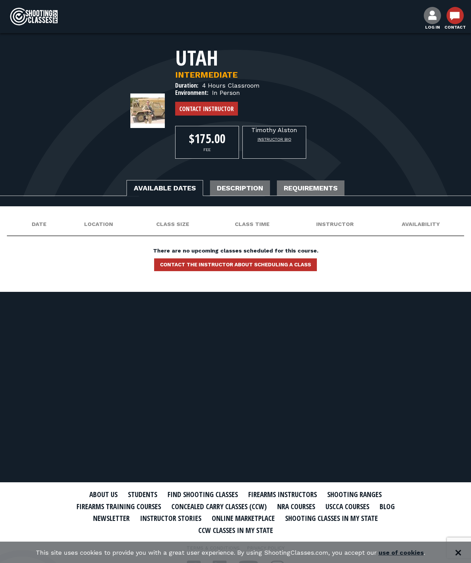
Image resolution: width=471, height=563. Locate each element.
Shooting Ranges (354, 494)
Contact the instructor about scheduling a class (235, 264)
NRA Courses (296, 506)
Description (240, 188)
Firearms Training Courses (119, 506)
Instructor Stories (170, 518)
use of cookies (401, 552)
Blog (387, 506)
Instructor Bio (274, 139)
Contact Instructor (206, 109)
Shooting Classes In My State (331, 518)
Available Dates (165, 188)
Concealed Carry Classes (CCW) (219, 506)
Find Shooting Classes (203, 494)
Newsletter (111, 518)
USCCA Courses (347, 506)
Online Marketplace (243, 518)
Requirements (311, 188)
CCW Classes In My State (235, 530)
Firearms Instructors (282, 494)
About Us (103, 494)
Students (142, 494)
